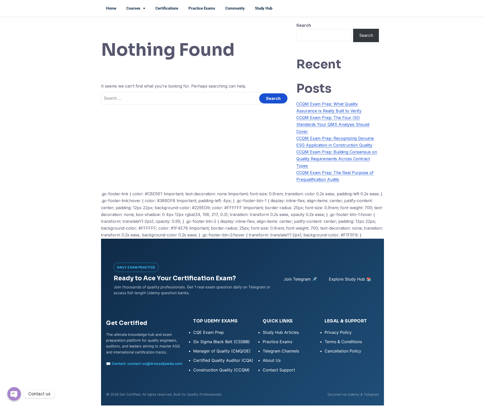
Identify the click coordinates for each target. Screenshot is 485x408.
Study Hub (263, 8)
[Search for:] (195, 98)
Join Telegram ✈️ (300, 279)
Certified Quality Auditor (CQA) (223, 360)
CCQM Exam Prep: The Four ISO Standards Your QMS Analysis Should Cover (332, 124)
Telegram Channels (281, 350)
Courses (133, 8)
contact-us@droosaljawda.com (154, 363)
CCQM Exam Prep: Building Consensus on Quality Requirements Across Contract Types (336, 158)
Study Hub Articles (281, 332)
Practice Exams (201, 8)
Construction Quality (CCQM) (221, 369)
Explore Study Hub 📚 (350, 279)
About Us (272, 360)
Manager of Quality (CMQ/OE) (222, 350)
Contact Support (279, 369)
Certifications (166, 8)
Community (235, 8)
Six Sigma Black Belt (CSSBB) (221, 341)
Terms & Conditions (343, 341)
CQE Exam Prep (208, 332)
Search (303, 25)
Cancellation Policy (343, 350)
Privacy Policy (338, 332)
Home (111, 8)
